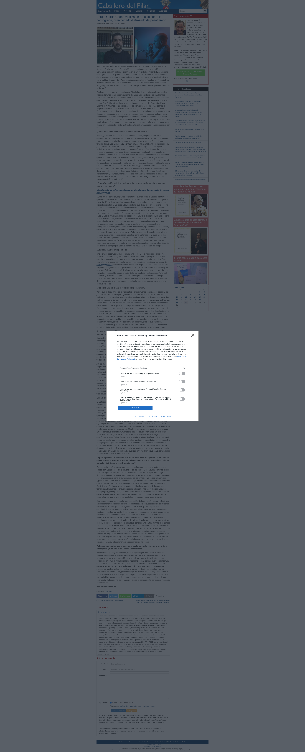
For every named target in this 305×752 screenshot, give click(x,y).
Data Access (152, 416)
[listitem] (152, 368)
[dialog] (152, 376)
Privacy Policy (166, 416)
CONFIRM (135, 408)
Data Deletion (139, 416)
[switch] (182, 373)
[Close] (193, 336)
